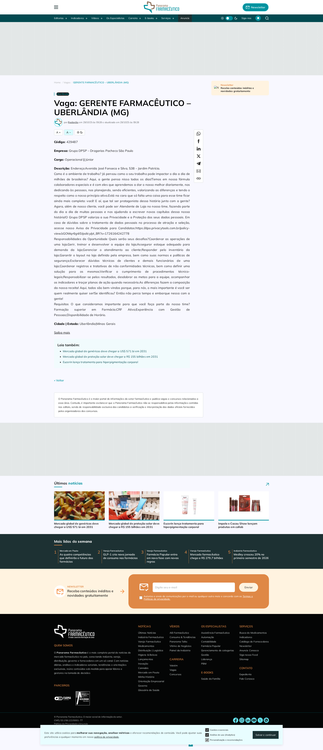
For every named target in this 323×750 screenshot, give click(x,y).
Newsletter (245, 646)
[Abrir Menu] (75, 7)
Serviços (166, 18)
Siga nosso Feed (248, 654)
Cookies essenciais (219, 730)
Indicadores (77, 18)
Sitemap (244, 659)
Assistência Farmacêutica (215, 632)
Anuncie (184, 18)
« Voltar (59, 380)
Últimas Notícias (147, 632)
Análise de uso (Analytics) (222, 735)
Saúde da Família (210, 678)
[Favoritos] (258, 18)
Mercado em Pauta (148, 672)
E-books (149, 18)
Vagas (173, 669)
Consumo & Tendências (183, 637)
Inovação (143, 663)
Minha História (146, 676)
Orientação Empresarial (151, 681)
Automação (207, 637)
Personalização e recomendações (226, 740)
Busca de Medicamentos (253, 632)
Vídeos (95, 18)
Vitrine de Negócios (180, 646)
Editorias (59, 18)
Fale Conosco (247, 678)
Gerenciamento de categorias (217, 650)
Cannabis (143, 668)
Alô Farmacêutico (179, 632)
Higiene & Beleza (147, 654)
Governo (142, 685)
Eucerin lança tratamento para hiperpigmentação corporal (100, 362)
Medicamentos (146, 646)
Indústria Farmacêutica (151, 637)
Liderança (206, 659)
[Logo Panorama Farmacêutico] (161, 7)
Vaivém (174, 665)
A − (68, 132)
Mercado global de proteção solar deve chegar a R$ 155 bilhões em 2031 (110, 356)
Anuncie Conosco (249, 650)
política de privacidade (106, 736)
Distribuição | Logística (150, 650)
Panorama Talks (178, 641)
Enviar (249, 587)
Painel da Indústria (180, 650)
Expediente (245, 674)
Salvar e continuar (266, 734)
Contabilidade (208, 641)
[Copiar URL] (198, 178)
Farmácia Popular (211, 646)
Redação (73, 122)
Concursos (175, 674)
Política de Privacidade (66, 723)
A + (58, 132)
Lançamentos (145, 659)
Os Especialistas (115, 18)
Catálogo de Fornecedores (254, 641)
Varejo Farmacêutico (149, 641)
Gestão (205, 654)
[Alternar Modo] (80, 132)
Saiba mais (62, 333)
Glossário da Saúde (149, 690)
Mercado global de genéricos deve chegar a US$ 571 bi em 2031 (105, 351)
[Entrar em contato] (235, 720)
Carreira (132, 18)
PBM (203, 663)
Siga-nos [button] (246, 18)
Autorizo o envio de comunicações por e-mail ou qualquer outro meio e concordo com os (198, 597)
